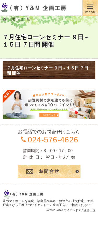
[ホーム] (5, 19)
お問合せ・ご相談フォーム (49, 171)
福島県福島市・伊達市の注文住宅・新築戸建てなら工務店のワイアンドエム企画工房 (48, 203)
